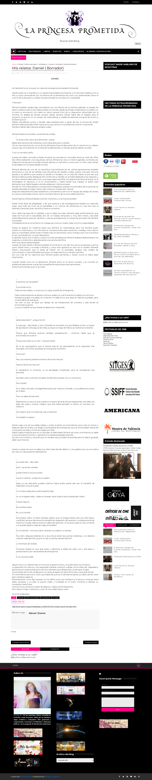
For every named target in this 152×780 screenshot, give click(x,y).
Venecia (106, 341)
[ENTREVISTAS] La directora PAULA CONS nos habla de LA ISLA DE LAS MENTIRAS (127, 254)
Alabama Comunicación (98, 51)
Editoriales (35, 51)
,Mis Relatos (57, 73)
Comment (135, 525)
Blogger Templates (52, 777)
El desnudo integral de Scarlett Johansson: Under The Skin (127, 227)
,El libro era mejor (46, 73)
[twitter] (16, 2)
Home (126, 2)
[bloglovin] (24, 2)
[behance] (135, 776)
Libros (47, 51)
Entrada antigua (91, 642)
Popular (122, 525)
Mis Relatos (43, 64)
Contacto (135, 2)
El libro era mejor (31, 64)
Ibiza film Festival (110, 345)
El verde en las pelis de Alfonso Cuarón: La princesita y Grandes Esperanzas (127, 218)
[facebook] (12, 2)
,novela (64, 73)
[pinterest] (20, 2)
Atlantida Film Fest (110, 336)
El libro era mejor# (32, 598)
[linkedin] (32, 2)
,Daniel (37, 73)
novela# (56, 598)
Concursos (78, 51)
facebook (55, 649)
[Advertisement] (122, 296)
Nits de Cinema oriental (112, 338)
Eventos (57, 51)
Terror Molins (108, 343)
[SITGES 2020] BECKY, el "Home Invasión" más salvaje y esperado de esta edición (127, 272)
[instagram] (28, 2)
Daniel (20, 64)
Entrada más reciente (20, 642)
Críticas (22, 51)
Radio (67, 51)
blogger (25, 649)
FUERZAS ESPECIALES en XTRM (118, 446)
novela (51, 64)
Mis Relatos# (46, 598)
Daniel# (21, 598)
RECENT (109, 525)
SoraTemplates (26, 777)
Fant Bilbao (107, 334)
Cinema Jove (108, 339)
